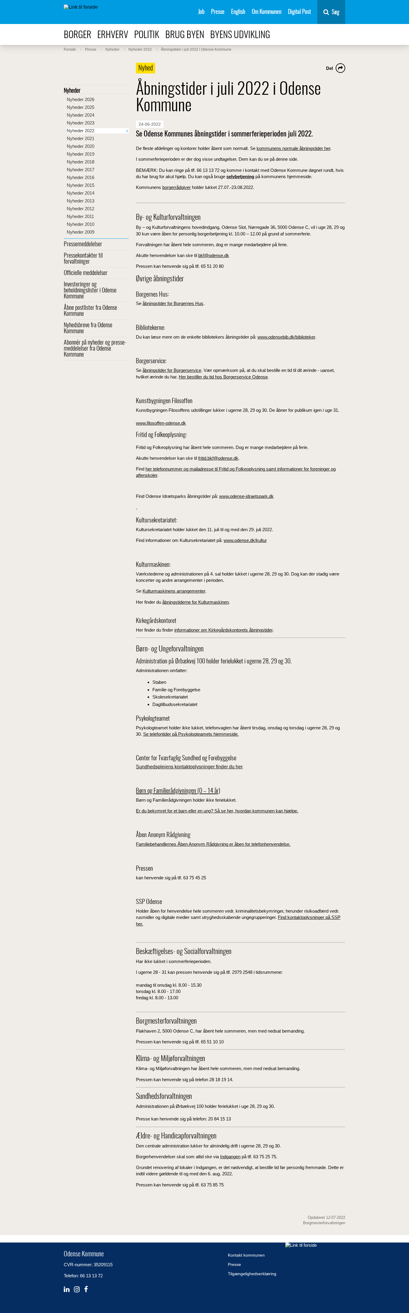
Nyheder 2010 (80, 224)
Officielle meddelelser (85, 273)
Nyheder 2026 (80, 99)
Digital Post (299, 12)
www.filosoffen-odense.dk (161, 423)
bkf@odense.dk (213, 255)
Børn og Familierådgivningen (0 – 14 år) (178, 791)
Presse (218, 12)
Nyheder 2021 (80, 138)
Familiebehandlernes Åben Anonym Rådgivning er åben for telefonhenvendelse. (213, 844)
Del (329, 68)
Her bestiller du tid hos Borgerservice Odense (223, 376)
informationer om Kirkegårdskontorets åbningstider (223, 630)
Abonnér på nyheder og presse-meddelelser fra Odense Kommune (95, 349)
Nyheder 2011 (80, 216)
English (238, 12)
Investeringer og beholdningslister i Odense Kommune (90, 291)
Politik (146, 35)
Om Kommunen (266, 12)
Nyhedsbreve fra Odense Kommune (88, 328)
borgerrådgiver (176, 187)
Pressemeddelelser (83, 244)
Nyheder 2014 (80, 193)
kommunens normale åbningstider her (293, 148)
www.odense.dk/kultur (245, 540)
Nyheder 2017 (80, 169)
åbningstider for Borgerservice (172, 370)
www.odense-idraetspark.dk (246, 496)
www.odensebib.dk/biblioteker (286, 336)
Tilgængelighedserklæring (252, 1273)
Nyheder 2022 (80, 130)
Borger (77, 35)
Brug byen (184, 35)
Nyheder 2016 (80, 177)
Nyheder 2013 (80, 200)
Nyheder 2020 (80, 146)
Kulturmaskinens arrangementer (174, 591)
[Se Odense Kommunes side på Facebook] (86, 1289)
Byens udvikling (240, 35)
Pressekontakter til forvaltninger (83, 259)
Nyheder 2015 (80, 185)
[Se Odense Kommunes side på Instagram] (77, 1289)
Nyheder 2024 (80, 115)
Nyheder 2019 (80, 154)
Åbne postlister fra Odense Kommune (90, 311)
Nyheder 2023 (80, 122)
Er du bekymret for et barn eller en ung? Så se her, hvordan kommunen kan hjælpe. (217, 810)
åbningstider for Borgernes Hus (173, 303)
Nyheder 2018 (80, 161)
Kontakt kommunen (246, 1255)
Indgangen (230, 1156)
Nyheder (72, 91)
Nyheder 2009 (80, 232)
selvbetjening (240, 176)
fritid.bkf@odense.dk (218, 458)
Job (201, 12)
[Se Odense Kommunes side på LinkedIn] (66, 1289)
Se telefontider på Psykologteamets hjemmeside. (191, 734)
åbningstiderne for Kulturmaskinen (195, 602)
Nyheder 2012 (80, 208)
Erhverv (112, 35)
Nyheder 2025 (80, 107)
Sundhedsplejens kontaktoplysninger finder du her (189, 766)
